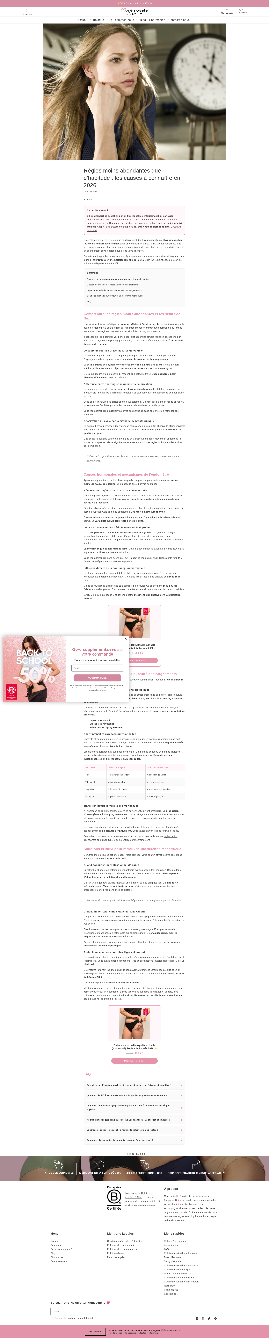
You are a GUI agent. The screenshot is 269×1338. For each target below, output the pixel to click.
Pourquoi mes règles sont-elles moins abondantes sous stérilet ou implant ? (128, 1119)
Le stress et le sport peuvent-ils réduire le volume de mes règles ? (122, 1129)
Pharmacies (56, 1257)
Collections (170, 1294)
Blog (52, 1253)
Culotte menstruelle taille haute (181, 1253)
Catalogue (56, 1245)
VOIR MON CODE (97, 678)
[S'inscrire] (98, 1311)
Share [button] (89, 199)
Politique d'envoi (116, 1253)
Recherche (170, 1286)
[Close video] (151, 662)
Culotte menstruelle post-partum (181, 1265)
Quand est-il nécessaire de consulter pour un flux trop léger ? (120, 1140)
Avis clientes (171, 1245)
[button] (27, 12)
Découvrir (95, 1331)
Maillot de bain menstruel (177, 1273)
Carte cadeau (171, 1290)
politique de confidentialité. (81, 1318)
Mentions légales (116, 1257)
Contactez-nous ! (59, 1261)
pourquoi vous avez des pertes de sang (128, 411)
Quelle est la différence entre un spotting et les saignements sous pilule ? (127, 1095)
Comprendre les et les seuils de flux (118, 279)
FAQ (89, 301)
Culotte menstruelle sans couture (181, 1281)
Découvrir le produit (94, 982)
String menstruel (173, 1261)
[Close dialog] (125, 638)
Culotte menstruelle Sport (177, 1269)
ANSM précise (93, 595)
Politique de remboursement (122, 1249)
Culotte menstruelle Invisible (179, 1277)
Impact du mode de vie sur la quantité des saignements (114, 290)
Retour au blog (136, 1153)
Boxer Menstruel (173, 1257)
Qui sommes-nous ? (61, 1249)
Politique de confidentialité (121, 1245)
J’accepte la (75, 1318)
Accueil (54, 1241)
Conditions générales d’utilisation (125, 1241)
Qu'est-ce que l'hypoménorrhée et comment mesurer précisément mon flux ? (129, 1085)
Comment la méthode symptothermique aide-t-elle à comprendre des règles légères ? (128, 1107)
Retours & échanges (175, 1241)
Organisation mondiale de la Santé (132, 539)
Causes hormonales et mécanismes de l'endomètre (112, 284)
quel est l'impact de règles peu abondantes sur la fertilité (150, 558)
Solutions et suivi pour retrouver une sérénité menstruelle (115, 296)
